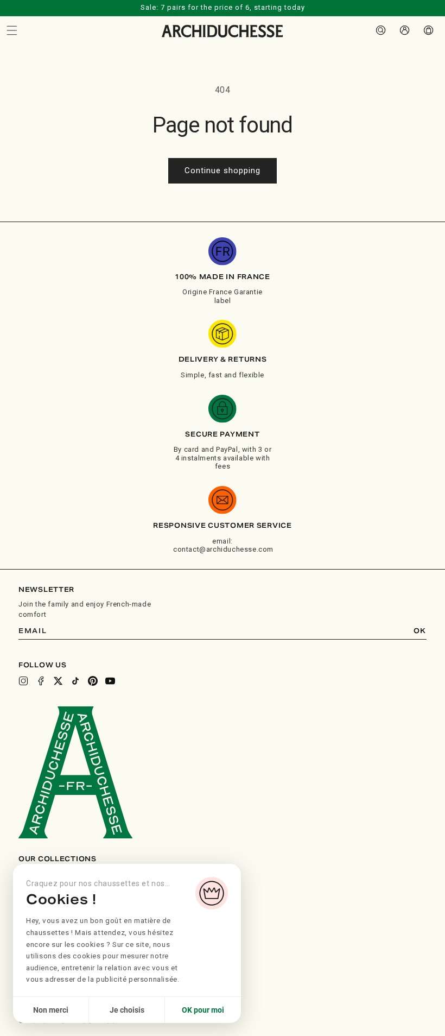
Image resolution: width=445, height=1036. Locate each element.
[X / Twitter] (58, 681)
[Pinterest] (93, 681)
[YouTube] (110, 681)
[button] (12, 30)
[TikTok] (75, 681)
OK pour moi (203, 1010)
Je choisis (127, 1010)
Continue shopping (222, 170)
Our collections (57, 859)
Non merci (50, 1010)
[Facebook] (41, 681)
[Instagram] (23, 681)
